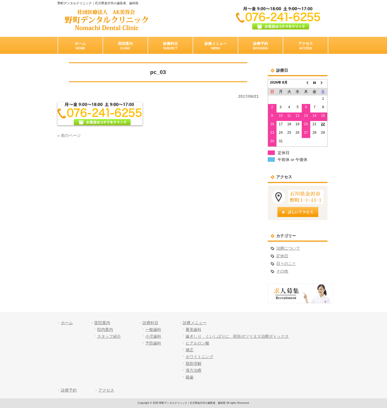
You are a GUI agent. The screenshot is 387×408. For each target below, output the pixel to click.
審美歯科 (193, 329)
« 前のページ (69, 135)
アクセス (106, 390)
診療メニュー (195, 322)
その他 (282, 271)
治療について (288, 248)
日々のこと (286, 263)
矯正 (190, 350)
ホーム (67, 322)
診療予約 (69, 390)
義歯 (190, 377)
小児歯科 (153, 336)
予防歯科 (153, 343)
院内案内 (105, 329)
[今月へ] (314, 83)
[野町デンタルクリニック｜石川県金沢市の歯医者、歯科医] (106, 28)
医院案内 (102, 322)
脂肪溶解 (193, 363)
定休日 (282, 256)
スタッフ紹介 (109, 336)
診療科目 (150, 322)
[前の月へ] (306, 83)
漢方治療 (193, 370)
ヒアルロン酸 (197, 343)
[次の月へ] (323, 83)
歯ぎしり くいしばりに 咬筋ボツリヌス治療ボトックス (237, 336)
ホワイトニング (199, 356)
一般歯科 (153, 329)
